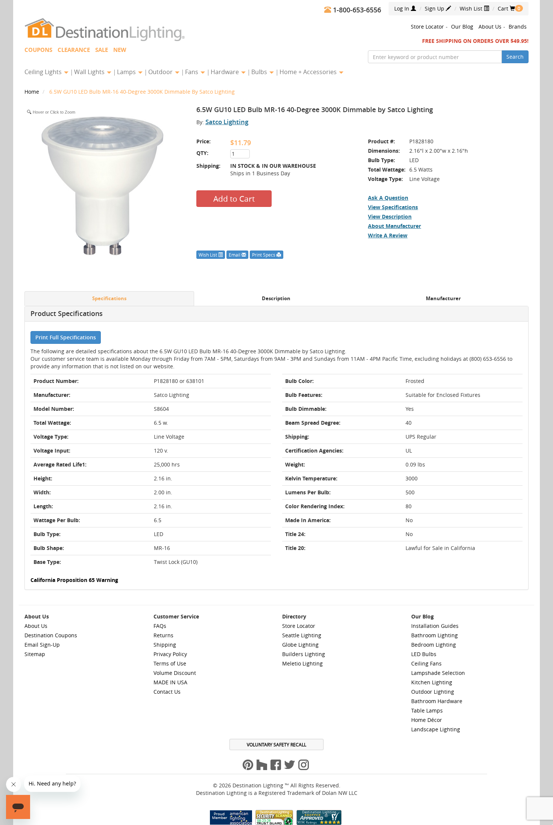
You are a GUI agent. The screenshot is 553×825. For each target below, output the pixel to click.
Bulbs (260, 72)
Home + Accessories (309, 72)
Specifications (109, 298)
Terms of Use (169, 663)
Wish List (472, 8)
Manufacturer (443, 298)
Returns (163, 635)
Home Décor (426, 719)
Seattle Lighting (301, 635)
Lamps (127, 72)
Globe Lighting (300, 644)
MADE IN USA (170, 682)
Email (235, 255)
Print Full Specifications (65, 337)
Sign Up (435, 8)
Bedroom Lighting (433, 644)
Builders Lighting (303, 654)
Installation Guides (435, 625)
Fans (192, 72)
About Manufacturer (394, 225)
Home (32, 91)
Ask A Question (388, 197)
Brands (518, 26)
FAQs (159, 625)
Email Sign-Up (42, 644)
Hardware (225, 72)
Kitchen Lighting (431, 682)
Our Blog (462, 26)
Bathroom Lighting (434, 635)
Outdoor (161, 72)
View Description (390, 216)
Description (276, 298)
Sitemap (34, 654)
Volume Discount (174, 672)
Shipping (164, 644)
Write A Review (387, 235)
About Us (490, 26)
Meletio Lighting (302, 663)
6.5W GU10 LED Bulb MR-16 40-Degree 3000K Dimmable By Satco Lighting (142, 91)
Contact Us (167, 691)
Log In (402, 8)
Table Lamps (427, 710)
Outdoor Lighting (432, 691)
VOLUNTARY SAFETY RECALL (276, 744)
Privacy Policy (170, 654)
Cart (506, 8)
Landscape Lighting (435, 729)
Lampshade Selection (438, 672)
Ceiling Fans (426, 663)
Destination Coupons (50, 635)
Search (515, 56)
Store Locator (427, 26)
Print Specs (264, 255)
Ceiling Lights (43, 72)
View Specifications (393, 207)
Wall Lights (90, 72)
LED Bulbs (423, 654)
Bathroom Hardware (436, 701)
